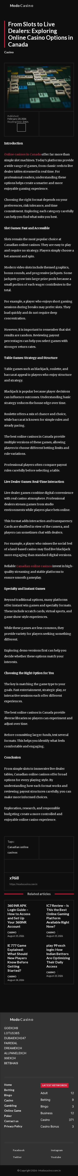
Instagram (57, 1150)
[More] (21, 127)
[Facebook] (11, 127)
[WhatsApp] (40, 865)
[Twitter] (21, 865)
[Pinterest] (31, 865)
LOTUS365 (12, 1033)
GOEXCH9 (11, 1028)
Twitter (17, 1157)
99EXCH (10, 1058)
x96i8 (14, 878)
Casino (9, 52)
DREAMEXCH (13, 1048)
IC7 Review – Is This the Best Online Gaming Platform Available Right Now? (57, 915)
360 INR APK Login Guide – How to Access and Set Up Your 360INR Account (18, 915)
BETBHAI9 (11, 1063)
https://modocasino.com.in (23, 884)
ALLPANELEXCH (15, 1053)
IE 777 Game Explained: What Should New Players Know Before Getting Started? (17, 957)
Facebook (19, 1150)
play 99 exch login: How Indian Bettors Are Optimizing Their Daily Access (58, 955)
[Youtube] (45, 1157)
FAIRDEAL (10, 1043)
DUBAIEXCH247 (15, 1038)
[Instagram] (45, 1150)
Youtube (56, 1157)
